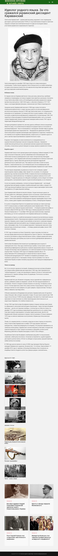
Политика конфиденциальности (40, 553)
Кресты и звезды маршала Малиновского (41, 504)
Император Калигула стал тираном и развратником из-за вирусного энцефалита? (41, 537)
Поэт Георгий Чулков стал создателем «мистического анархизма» (16, 537)
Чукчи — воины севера (11, 478)
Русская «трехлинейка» (11, 461)
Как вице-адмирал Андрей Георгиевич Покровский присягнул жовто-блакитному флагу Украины (16, 506)
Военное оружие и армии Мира (27, 553)
